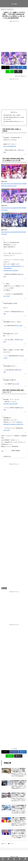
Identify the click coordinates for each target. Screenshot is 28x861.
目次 (12, 112)
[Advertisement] (14, 36)
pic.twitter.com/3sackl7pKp (16, 418)
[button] (18, 71)
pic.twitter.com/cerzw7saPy (10, 398)
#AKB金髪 (6, 418)
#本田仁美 (19, 416)
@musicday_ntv (7, 265)
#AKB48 (9, 267)
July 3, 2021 (6, 295)
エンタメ (4, 582)
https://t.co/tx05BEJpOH (9, 146)
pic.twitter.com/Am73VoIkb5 (10, 269)
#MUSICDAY (15, 265)
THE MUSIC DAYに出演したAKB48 (11, 115)
